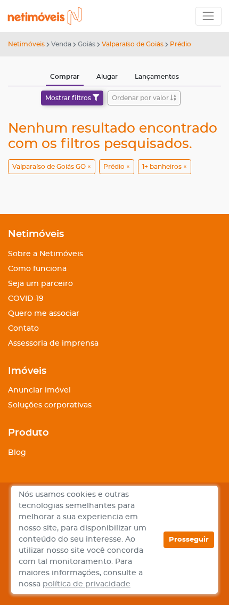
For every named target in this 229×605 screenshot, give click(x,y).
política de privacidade (86, 584)
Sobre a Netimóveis (45, 254)
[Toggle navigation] (208, 16)
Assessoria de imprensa (53, 343)
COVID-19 (26, 298)
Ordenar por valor (141, 98)
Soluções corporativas (50, 405)
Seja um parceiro (40, 284)
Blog (17, 452)
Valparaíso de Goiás (132, 44)
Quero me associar (43, 313)
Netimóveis (26, 44)
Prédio (180, 44)
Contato (23, 328)
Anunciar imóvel (39, 390)
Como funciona (37, 269)
